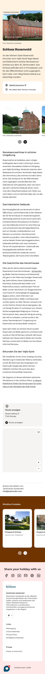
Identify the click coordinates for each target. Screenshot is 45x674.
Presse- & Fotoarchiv (14, 651)
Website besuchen (16, 85)
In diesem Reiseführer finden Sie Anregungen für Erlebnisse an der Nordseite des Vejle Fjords (22, 383)
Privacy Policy (11, 635)
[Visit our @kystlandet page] (19, 575)
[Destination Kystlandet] (11, 586)
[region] (22, 450)
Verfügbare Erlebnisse (15, 638)
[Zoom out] (38, 468)
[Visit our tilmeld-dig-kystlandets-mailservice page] (26, 575)
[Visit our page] (6, 575)
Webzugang (11, 628)
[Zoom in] (38, 462)
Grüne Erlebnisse (13, 632)
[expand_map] (38, 432)
